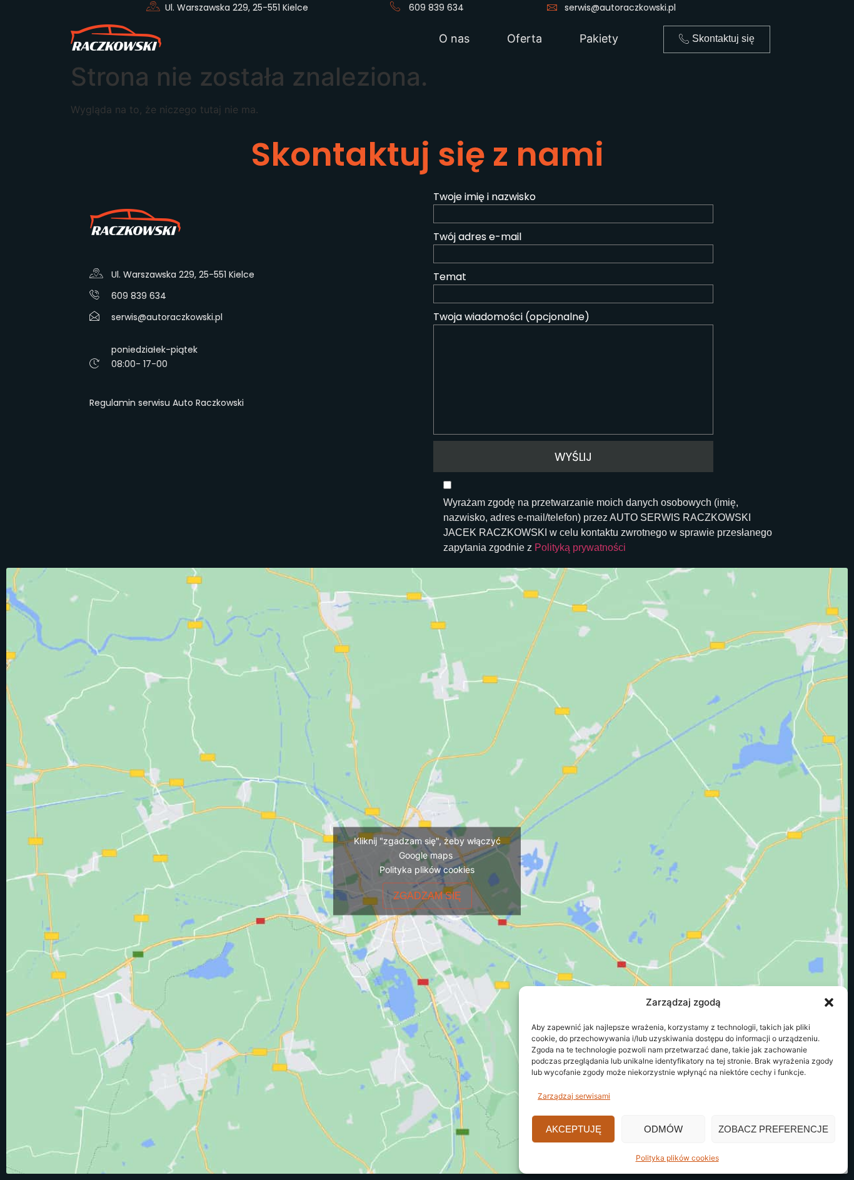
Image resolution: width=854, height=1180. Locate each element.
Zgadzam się (427, 895)
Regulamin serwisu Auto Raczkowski (166, 402)
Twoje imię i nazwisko (484, 196)
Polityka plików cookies (677, 1157)
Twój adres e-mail (477, 236)
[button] (829, 1002)
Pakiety (599, 38)
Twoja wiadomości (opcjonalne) (511, 317)
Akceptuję (573, 1129)
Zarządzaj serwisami (574, 1096)
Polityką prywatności (580, 547)
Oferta (524, 38)
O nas (454, 38)
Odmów (663, 1129)
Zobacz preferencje (773, 1129)
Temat (449, 277)
